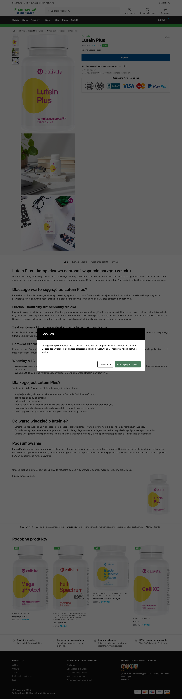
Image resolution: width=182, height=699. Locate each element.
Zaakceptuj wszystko (127, 364)
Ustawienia (105, 364)
